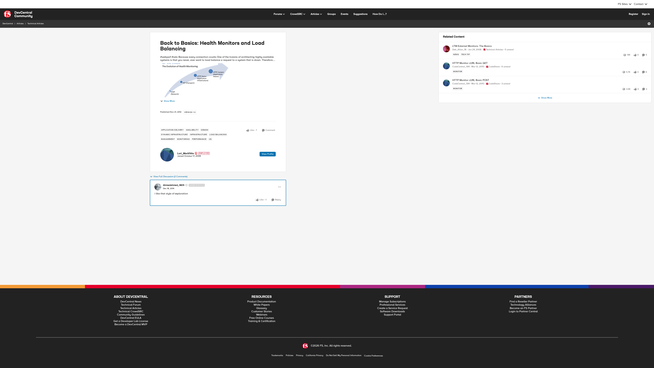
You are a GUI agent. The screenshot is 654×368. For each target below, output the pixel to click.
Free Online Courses (261, 318)
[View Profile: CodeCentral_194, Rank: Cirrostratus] (446, 66)
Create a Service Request (392, 308)
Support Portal (392, 314)
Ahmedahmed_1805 (173, 185)
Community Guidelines (131, 314)
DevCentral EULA (130, 318)
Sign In (646, 14)
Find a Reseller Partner (523, 301)
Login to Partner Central (523, 311)
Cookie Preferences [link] (373, 355)
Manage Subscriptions (392, 301)
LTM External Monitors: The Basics (472, 46)
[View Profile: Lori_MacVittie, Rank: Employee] (167, 155)
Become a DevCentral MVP (130, 324)
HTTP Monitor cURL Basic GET (470, 63)
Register (633, 14)
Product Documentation (261, 301)
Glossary (261, 308)
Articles (20, 23)
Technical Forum (131, 304)
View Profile (268, 154)
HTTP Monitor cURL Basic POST (470, 80)
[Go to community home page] (18, 14)
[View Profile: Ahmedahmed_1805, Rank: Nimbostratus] (157, 186)
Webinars (261, 314)
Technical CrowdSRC (130, 311)
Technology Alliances (523, 304)
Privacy (299, 355)
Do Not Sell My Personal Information (343, 355)
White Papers (262, 304)
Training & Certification (261, 321)
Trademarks (277, 355)
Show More (169, 101)
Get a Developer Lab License (130, 321)
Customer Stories (261, 311)
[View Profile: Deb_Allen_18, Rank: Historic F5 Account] (446, 48)
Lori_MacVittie (185, 153)
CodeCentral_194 (461, 66)
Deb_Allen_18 (459, 49)
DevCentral (8, 23)
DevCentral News (130, 301)
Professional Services (392, 304)
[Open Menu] (649, 23)
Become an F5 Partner (523, 308)
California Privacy (314, 355)
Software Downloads (392, 311)
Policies (289, 355)
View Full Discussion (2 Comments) (170, 176)
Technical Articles (35, 23)
